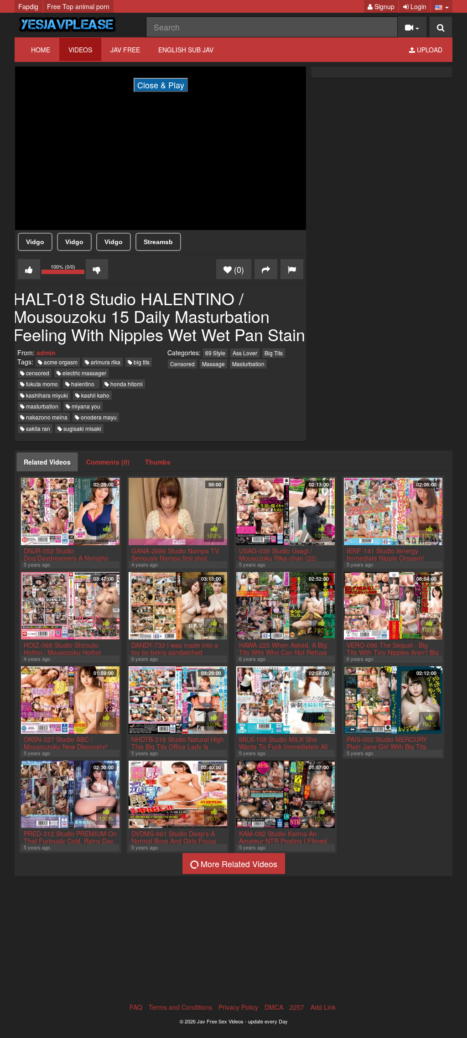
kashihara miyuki (46, 395)
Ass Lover (245, 353)
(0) (238, 269)
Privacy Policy (238, 1007)
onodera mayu (98, 417)
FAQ (136, 1007)
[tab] (47, 461)
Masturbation (248, 364)
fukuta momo (41, 384)
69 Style (215, 353)
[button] (441, 6)
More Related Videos (237, 863)
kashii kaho (94, 395)
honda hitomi (126, 384)
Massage (213, 364)
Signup (383, 6)
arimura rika (104, 362)
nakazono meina (46, 417)
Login (417, 6)
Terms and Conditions (180, 1007)
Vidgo (35, 241)
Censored (182, 364)
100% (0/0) (68, 270)
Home (40, 49)
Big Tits (274, 353)
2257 (297, 1007)
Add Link (323, 1007)
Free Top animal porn (78, 6)
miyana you (85, 406)
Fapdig (28, 6)
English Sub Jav (185, 49)
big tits (141, 362)
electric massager (83, 373)
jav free (125, 49)
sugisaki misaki (81, 428)
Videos (80, 49)
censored (37, 373)
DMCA (274, 1007)
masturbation (41, 406)
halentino (83, 384)
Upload (428, 49)
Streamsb (158, 241)
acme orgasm (60, 362)
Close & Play (160, 85)
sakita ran (37, 428)
